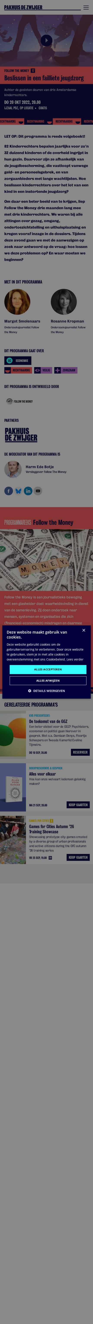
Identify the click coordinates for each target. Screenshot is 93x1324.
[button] (46, 690)
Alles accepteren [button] (48, 669)
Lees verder (75, 659)
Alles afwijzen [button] (48, 680)
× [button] (83, 630)
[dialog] (46, 662)
